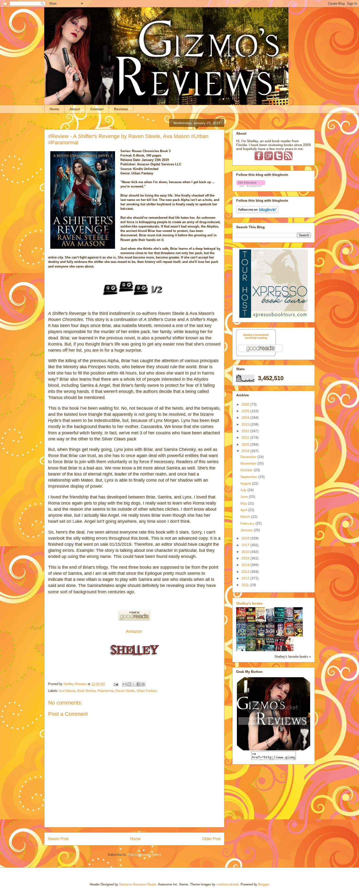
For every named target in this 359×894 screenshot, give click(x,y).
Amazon (134, 631)
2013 (246, 572)
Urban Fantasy (147, 691)
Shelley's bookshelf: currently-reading (256, 336)
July (243, 490)
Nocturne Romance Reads (137, 884)
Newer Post (58, 839)
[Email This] (124, 684)
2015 (246, 558)
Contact (97, 109)
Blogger (263, 884)
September (249, 477)
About (75, 109)
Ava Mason (67, 691)
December (248, 457)
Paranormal (105, 691)
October (247, 470)
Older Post (211, 839)
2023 (246, 424)
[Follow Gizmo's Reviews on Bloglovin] (250, 186)
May (244, 503)
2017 (246, 545)
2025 (246, 411)
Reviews (121, 109)
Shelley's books (249, 603)
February (247, 523)
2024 (246, 417)
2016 (246, 552)
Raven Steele (125, 691)
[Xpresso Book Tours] (273, 316)
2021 (246, 437)
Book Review (86, 691)
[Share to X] (133, 684)
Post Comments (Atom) (144, 854)
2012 (246, 578)
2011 (246, 585)
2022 (246, 431)
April (244, 510)
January (247, 530)
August (246, 483)
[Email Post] (115, 684)
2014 (246, 565)
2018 (246, 538)
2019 (246, 451)
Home (54, 109)
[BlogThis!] (129, 684)
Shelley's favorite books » (293, 656)
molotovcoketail (227, 884)
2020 (246, 444)
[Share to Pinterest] (143, 684)
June (244, 496)
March (245, 516)
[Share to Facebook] (138, 684)
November (248, 463)
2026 (246, 404)
